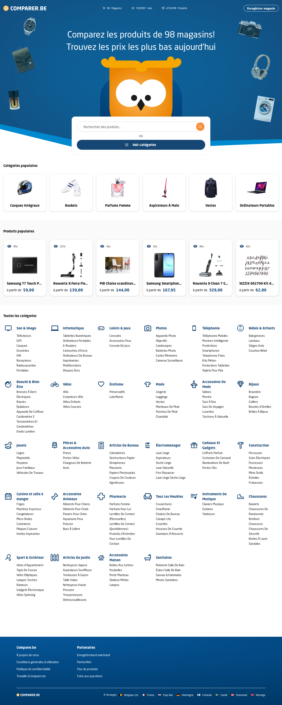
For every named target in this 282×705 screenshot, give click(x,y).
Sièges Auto (256, 345)
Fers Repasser (165, 472)
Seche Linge (163, 462)
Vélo (66, 392)
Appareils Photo (166, 335)
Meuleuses (256, 467)
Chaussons (256, 524)
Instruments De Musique (214, 496)
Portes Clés (209, 467)
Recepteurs (24, 360)
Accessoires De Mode (214, 384)
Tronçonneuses (73, 595)
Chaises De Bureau (168, 514)
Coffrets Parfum (212, 453)
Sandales (254, 543)
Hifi (19, 355)
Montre (207, 396)
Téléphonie (211, 328)
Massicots (115, 467)
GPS (19, 340)
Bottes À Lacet (258, 538)
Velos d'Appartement (30, 565)
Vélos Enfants (72, 401)
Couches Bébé (258, 350)
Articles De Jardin (76, 557)
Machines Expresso (29, 509)
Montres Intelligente (215, 340)
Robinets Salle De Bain (170, 565)
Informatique (73, 328)
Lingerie (161, 392)
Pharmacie (117, 496)
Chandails (162, 416)
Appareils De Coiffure (30, 411)
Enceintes (23, 350)
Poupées (22, 462)
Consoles (115, 335)
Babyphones (257, 335)
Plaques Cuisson (27, 529)
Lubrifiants (116, 396)
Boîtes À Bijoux (258, 411)
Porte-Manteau (119, 575)
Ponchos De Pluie (167, 411)
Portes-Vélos (71, 458)
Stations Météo (119, 580)
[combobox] (141, 127)
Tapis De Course (27, 570)
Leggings (162, 396)
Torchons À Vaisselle (215, 416)
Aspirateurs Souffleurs (77, 570)
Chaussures (258, 496)
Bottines (254, 519)
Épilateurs (23, 406)
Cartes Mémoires (166, 355)
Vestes (160, 401)
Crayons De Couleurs (122, 477)
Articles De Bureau (124, 445)
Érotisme (116, 384)
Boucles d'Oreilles (260, 406)
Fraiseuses (256, 482)
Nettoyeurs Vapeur (75, 565)
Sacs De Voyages (213, 406)
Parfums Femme (119, 504)
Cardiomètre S (25, 416)
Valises (206, 392)
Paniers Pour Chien (75, 514)
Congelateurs (25, 514)
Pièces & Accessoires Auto (76, 445)
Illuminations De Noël (215, 462)
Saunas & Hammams (168, 575)
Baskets (254, 504)
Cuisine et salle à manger (30, 496)
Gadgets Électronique (30, 590)
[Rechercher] (200, 127)
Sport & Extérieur (30, 557)
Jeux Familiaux (26, 467)
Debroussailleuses (74, 599)
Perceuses (255, 453)
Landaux (254, 340)
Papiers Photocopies (122, 472)
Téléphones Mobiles (215, 335)
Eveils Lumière (26, 431)
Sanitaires (164, 557)
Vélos (67, 384)
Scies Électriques (259, 458)
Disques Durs (71, 370)
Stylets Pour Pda (212, 370)
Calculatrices (117, 453)
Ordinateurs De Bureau (77, 355)
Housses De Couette (169, 529)
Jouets (21, 445)
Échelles (254, 477)
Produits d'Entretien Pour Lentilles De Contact (122, 538)
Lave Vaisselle (165, 467)
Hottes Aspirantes (28, 533)
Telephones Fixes (213, 355)
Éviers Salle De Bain (168, 570)
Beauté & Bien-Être (28, 384)
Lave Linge (162, 453)
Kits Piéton (209, 360)
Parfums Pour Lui (120, 509)
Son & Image (26, 328)
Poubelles (115, 570)
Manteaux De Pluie (168, 406)
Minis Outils (256, 472)
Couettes (162, 524)
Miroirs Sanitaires (167, 580)
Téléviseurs (24, 335)
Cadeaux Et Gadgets (211, 445)
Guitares (207, 509)
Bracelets (255, 392)
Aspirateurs (163, 458)
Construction (259, 445)
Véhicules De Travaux (30, 472)
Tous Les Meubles (169, 496)
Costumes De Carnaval (216, 458)
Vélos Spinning (26, 595)
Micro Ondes (24, 519)
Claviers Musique (213, 504)
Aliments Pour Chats (76, 509)
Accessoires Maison (118, 557)
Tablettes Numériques (77, 335)
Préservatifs (117, 392)
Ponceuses (256, 462)
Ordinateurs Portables (77, 340)
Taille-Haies (70, 580)
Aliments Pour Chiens (76, 504)
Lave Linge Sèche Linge (171, 477)
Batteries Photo (166, 350)
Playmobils (23, 458)
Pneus (67, 453)
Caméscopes (164, 345)
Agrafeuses (116, 482)
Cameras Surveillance (169, 360)
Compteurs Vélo (73, 396)
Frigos (21, 504)
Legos (20, 453)
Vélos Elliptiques (27, 575)
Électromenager (168, 445)
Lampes (114, 585)
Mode (160, 384)
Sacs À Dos (209, 401)
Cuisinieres (24, 524)
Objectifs (161, 340)
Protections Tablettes (216, 365)
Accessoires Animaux (72, 496)
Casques (22, 345)
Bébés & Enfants (262, 328)
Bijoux (254, 384)
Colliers (253, 401)
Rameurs (22, 585)
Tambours (208, 514)
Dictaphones (117, 462)
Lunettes (208, 411)
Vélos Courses (72, 406)
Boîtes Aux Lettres (121, 565)
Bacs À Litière (71, 529)
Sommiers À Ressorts (169, 533)
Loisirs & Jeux (120, 328)
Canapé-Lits (163, 519)
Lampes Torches (27, 580)
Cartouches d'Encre (75, 350)
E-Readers (69, 345)
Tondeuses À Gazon (75, 575)
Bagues (253, 396)
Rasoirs (21, 401)
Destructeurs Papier (122, 458)
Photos (161, 328)
